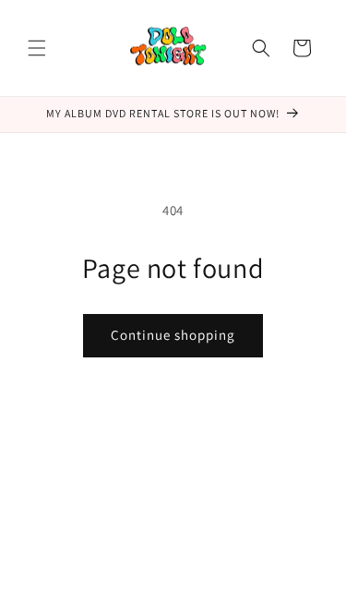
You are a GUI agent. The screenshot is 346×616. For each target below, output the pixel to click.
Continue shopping (173, 335)
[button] (37, 48)
